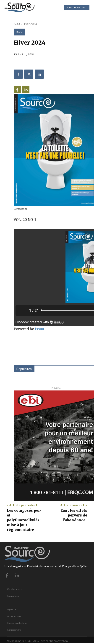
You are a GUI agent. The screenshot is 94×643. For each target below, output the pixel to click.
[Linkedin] (39, 74)
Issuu (39, 329)
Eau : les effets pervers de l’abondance (73, 515)
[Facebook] (18, 74)
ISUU (17, 24)
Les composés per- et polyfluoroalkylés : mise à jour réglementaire (24, 520)
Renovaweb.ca (59, 641)
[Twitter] (28, 74)
